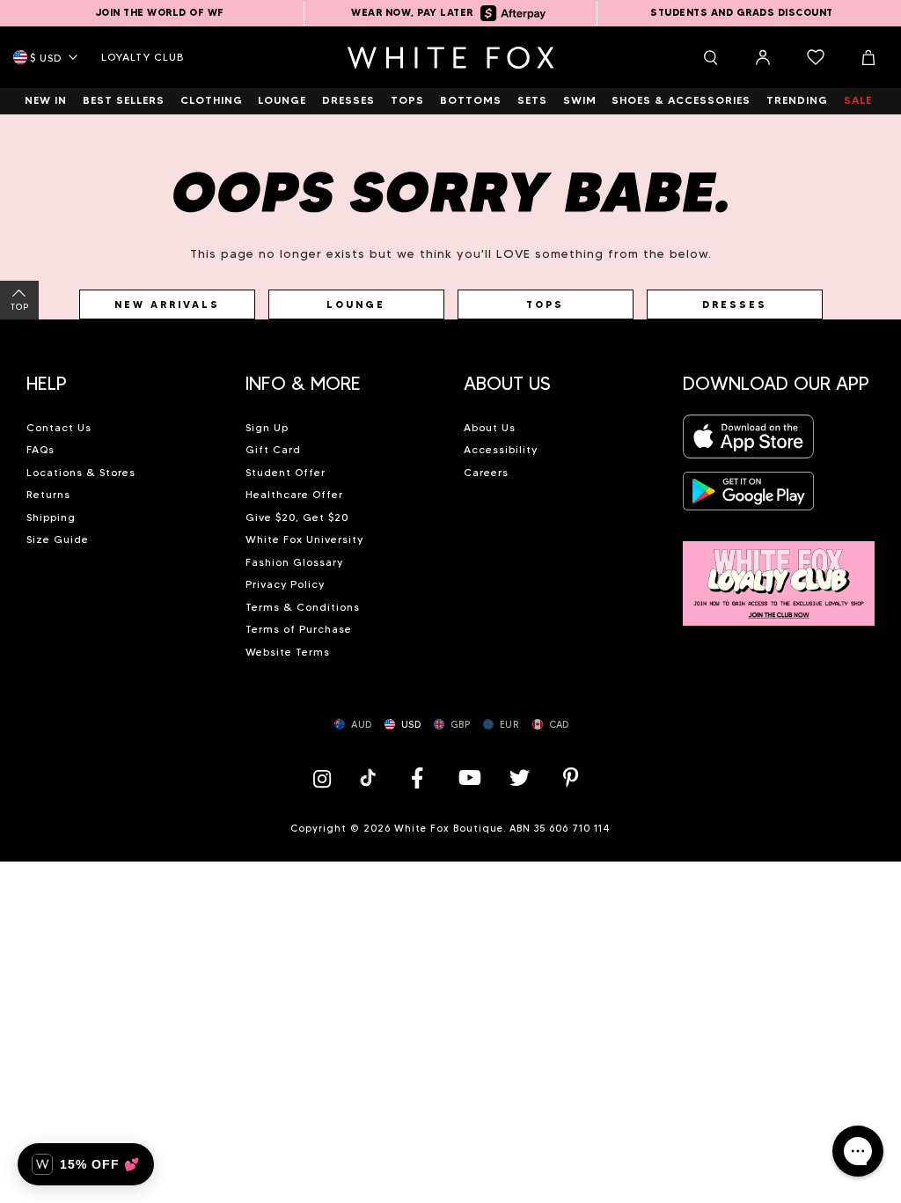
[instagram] (326, 777)
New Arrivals (167, 304)
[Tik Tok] (370, 777)
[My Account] (763, 57)
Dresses (734, 304)
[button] (122, 376)
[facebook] (417, 777)
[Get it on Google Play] (749, 495)
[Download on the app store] (749, 441)
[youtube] (468, 777)
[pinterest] (571, 777)
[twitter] (520, 777)
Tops (545, 304)
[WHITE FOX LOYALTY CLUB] (779, 573)
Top (20, 306)
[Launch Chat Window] (857, 1151)
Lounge (355, 304)
